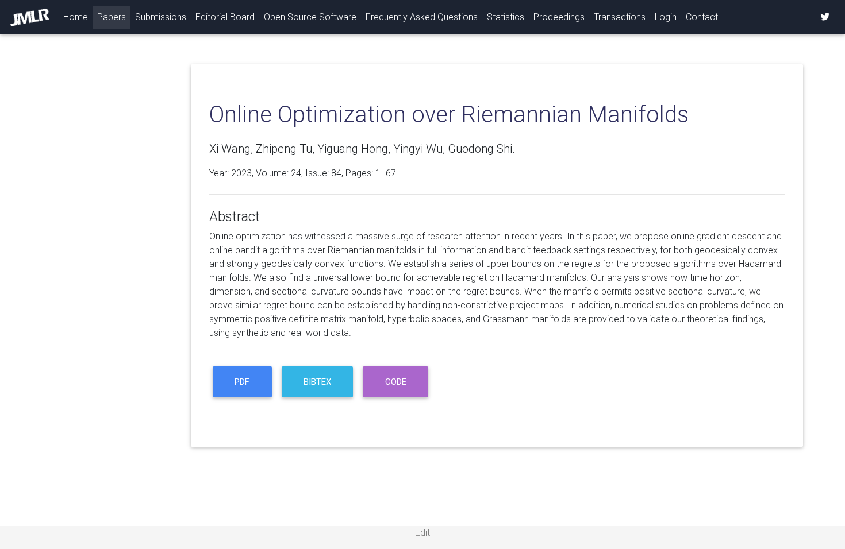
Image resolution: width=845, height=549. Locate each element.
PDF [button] (242, 382)
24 (296, 173)
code (395, 382)
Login (666, 16)
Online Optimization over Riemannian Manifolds (449, 114)
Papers (111, 16)
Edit (422, 532)
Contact (702, 16)
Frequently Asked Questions (422, 16)
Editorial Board (225, 16)
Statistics (505, 16)
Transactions (620, 16)
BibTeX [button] (317, 382)
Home (78, 16)
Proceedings (559, 16)
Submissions (160, 16)
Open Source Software (310, 16)
